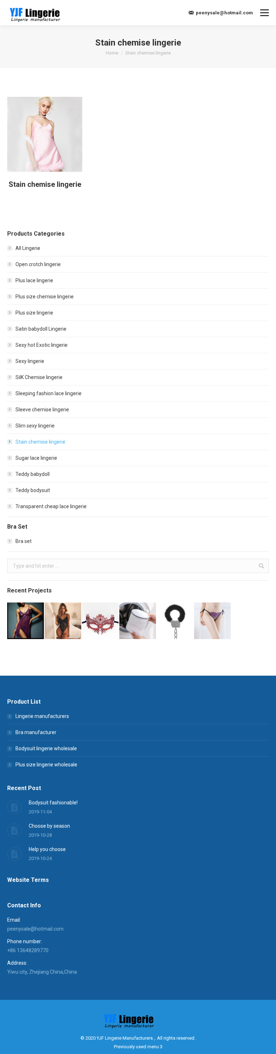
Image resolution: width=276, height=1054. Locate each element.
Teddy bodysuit (32, 490)
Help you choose (47, 849)
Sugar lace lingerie (36, 458)
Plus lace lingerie (34, 280)
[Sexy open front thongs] (212, 621)
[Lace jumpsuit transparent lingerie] (63, 621)
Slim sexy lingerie (35, 426)
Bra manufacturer (35, 732)
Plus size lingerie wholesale (46, 764)
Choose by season (49, 826)
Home (112, 53)
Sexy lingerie (29, 361)
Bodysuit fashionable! (53, 802)
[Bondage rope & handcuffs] (175, 621)
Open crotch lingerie (38, 264)
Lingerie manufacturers (42, 716)
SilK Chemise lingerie (39, 377)
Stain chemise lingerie (45, 184)
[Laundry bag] (138, 621)
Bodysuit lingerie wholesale (46, 748)
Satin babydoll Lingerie (40, 329)
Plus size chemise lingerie (44, 296)
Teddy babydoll (32, 474)
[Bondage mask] (100, 621)
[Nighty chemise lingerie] (26, 621)
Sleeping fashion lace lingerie (48, 393)
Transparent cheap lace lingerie (51, 506)
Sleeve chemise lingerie (42, 409)
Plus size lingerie (34, 313)
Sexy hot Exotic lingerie (41, 345)
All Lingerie (27, 248)
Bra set (23, 541)
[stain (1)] (44, 134)
